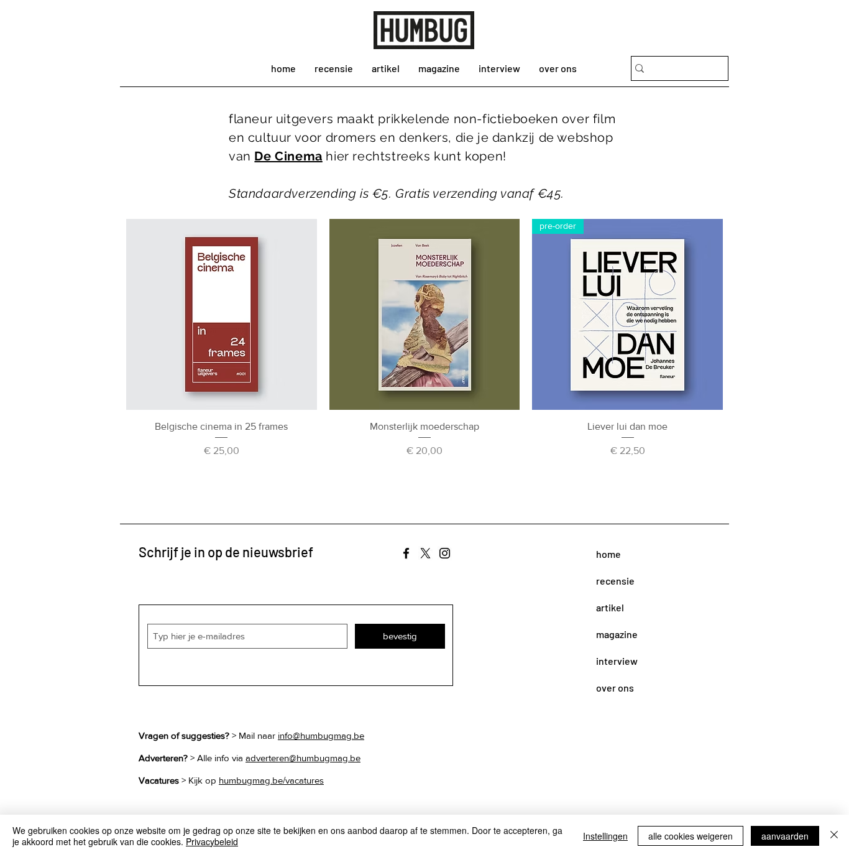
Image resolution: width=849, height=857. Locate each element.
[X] (425, 553)
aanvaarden (785, 836)
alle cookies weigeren (690, 836)
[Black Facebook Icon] (406, 553)
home (608, 554)
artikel (610, 607)
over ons (615, 687)
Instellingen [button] (605, 836)
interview (617, 661)
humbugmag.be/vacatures (271, 780)
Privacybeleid (212, 841)
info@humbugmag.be (321, 735)
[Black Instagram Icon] (445, 553)
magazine (617, 634)
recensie (615, 580)
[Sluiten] (834, 836)
